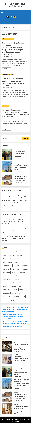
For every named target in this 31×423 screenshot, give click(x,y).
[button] (2, 12)
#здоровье (5, 269)
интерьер (11, 300)
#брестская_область (8, 259)
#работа (15, 283)
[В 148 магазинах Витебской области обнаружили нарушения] (7, 154)
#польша (16, 279)
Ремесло (16, 404)
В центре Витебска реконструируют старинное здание (20, 178)
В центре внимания (8, 38)
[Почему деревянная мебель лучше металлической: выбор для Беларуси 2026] (7, 408)
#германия (19, 259)
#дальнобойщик (7, 262)
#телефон (22, 290)
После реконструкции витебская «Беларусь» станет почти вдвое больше (21, 166)
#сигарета (5, 286)
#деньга (16, 262)
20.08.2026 (17, 182)
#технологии (6, 293)
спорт (26, 300)
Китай (23, 296)
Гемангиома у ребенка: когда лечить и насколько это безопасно (21, 359)
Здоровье (16, 354)
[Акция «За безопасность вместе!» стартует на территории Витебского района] (15, 74)
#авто (17, 252)
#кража (18, 269)
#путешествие (6, 283)
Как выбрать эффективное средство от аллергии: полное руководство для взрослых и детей (14, 316)
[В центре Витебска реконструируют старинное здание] (7, 179)
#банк (4, 255)
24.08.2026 (17, 351)
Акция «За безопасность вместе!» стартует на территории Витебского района (13, 82)
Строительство (17, 381)
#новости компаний (8, 276)
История (16, 392)
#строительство (6, 290)
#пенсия (18, 276)
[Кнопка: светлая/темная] (8, 17)
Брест (10, 296)
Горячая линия (17, 369)
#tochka (11, 252)
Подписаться (14, 17)
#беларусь (11, 255)
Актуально (5, 105)
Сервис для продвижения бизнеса (13, 326)
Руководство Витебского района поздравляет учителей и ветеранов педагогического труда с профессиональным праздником (13, 48)
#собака (13, 286)
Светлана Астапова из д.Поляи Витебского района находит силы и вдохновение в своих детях (15, 113)
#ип (12, 269)
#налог (14, 272)
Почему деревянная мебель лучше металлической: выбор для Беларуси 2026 (21, 410)
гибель (4, 300)
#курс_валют (6, 272)
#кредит (25, 269)
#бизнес (19, 255)
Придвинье (15, 4)
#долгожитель (6, 266)
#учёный (20, 293)
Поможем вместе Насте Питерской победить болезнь (15, 238)
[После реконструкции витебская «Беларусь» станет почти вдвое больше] (7, 166)
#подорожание (6, 279)
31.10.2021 (6, 56)
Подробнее (7, 68)
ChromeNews (26, 419)
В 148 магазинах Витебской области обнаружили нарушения (20, 154)
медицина (19, 300)
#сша (15, 290)
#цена (4, 296)
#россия (22, 283)
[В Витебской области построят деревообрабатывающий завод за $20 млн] (7, 346)
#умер (14, 293)
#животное (16, 266)
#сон (19, 286)
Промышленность (18, 342)
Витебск (16, 296)
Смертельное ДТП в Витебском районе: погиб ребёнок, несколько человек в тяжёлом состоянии (15, 309)
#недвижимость (23, 272)
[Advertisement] (22, 17)
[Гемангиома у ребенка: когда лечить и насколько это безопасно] (7, 359)
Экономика (26, 342)
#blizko (4, 252)
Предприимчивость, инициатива (22, 379)
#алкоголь (25, 252)
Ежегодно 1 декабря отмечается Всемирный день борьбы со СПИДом (14, 221)
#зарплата (25, 266)
